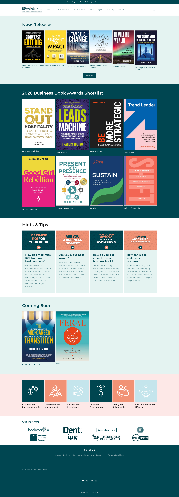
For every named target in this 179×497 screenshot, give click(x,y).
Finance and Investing (73, 406)
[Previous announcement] (23, 2)
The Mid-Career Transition (32, 365)
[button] (51, 10)
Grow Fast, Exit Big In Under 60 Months (33, 66)
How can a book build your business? (137, 258)
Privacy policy (42, 469)
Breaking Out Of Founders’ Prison (145, 68)
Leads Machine (61, 152)
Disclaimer (67, 455)
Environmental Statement (83, 455)
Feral (58, 363)
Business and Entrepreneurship (31, 406)
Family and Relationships (119, 406)
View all (89, 75)
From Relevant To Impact (54, 65)
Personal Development (97, 406)
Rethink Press (31, 469)
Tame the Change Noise (76, 66)
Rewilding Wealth (119, 66)
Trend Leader (129, 152)
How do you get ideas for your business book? (103, 258)
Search (58, 455)
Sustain (93, 208)
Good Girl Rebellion (29, 209)
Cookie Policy (101, 455)
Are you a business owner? (71, 256)
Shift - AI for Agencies (132, 208)
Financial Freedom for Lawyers (98, 66)
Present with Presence (64, 208)
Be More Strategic (96, 151)
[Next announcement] (156, 2)
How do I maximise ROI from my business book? (38, 258)
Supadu (95, 492)
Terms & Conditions (116, 455)
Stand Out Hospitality (30, 151)
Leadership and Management (52, 406)
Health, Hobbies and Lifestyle (145, 406)
